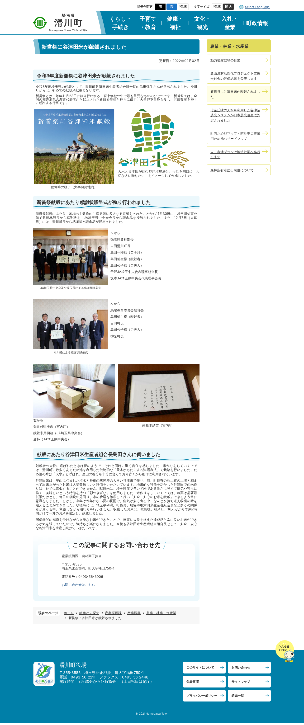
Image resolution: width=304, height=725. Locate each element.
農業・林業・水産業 (161, 613)
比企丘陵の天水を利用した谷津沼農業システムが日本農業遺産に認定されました (235, 115)
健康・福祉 (175, 22)
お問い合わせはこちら (78, 585)
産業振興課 (113, 613)
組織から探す (89, 613)
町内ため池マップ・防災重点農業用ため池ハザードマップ (235, 136)
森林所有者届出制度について (232, 170)
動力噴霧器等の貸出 (225, 60)
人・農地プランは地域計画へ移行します (235, 154)
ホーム (69, 613)
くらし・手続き (120, 22)
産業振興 (134, 613)
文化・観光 (202, 22)
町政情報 (257, 23)
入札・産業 (230, 22)
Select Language (257, 7)
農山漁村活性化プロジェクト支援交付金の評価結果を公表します (235, 75)
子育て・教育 (148, 22)
